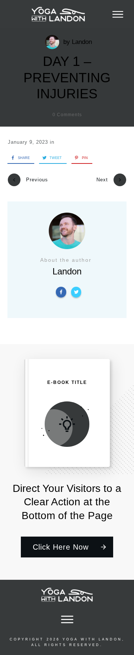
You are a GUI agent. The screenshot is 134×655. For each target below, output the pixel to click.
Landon (82, 41)
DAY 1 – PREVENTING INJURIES (67, 77)
